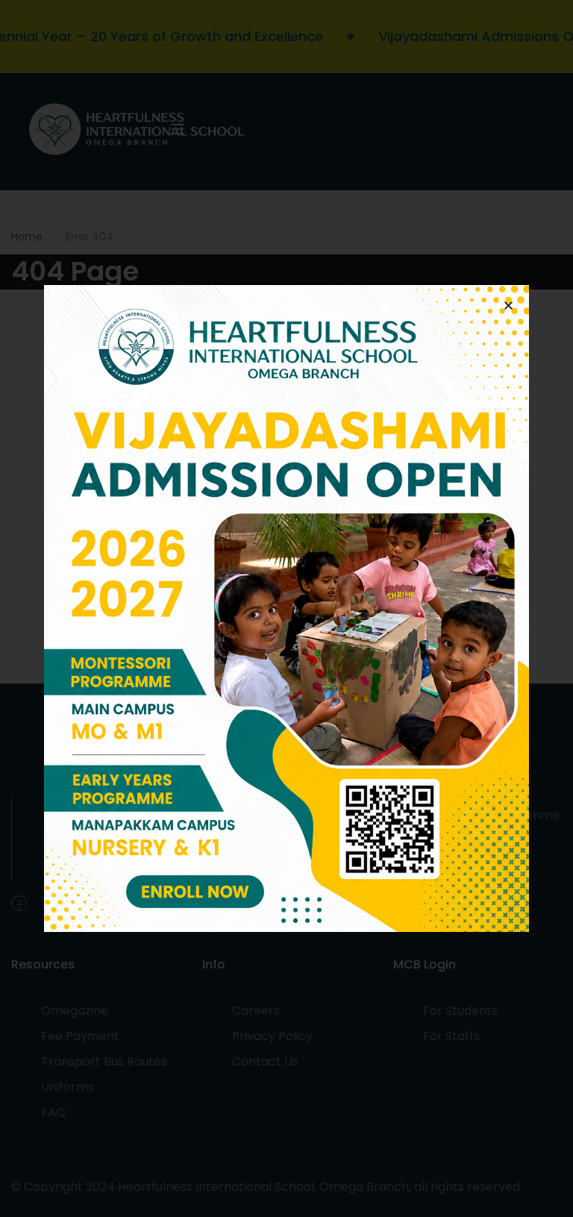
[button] (508, 305)
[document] (286, 608)
